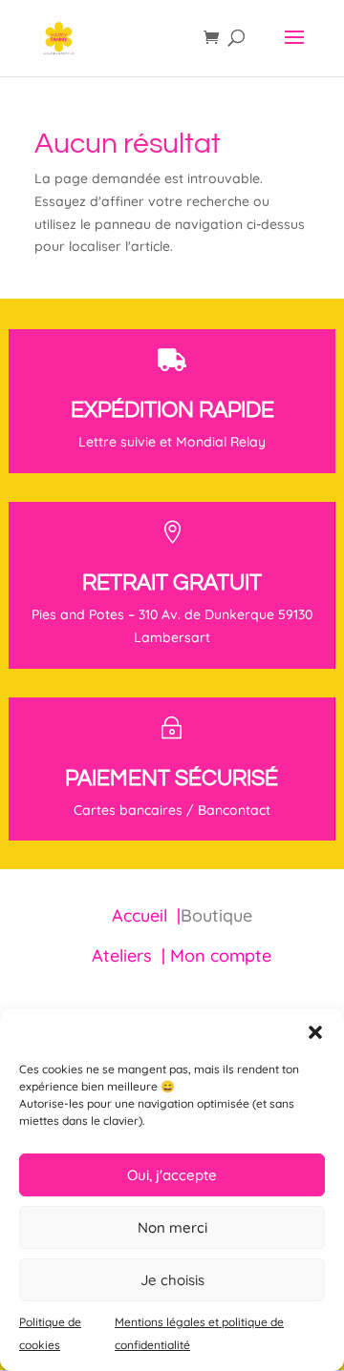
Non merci (172, 1227)
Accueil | (146, 915)
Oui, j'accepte (172, 1175)
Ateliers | (131, 955)
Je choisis (172, 1280)
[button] (315, 1032)
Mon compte (220, 955)
